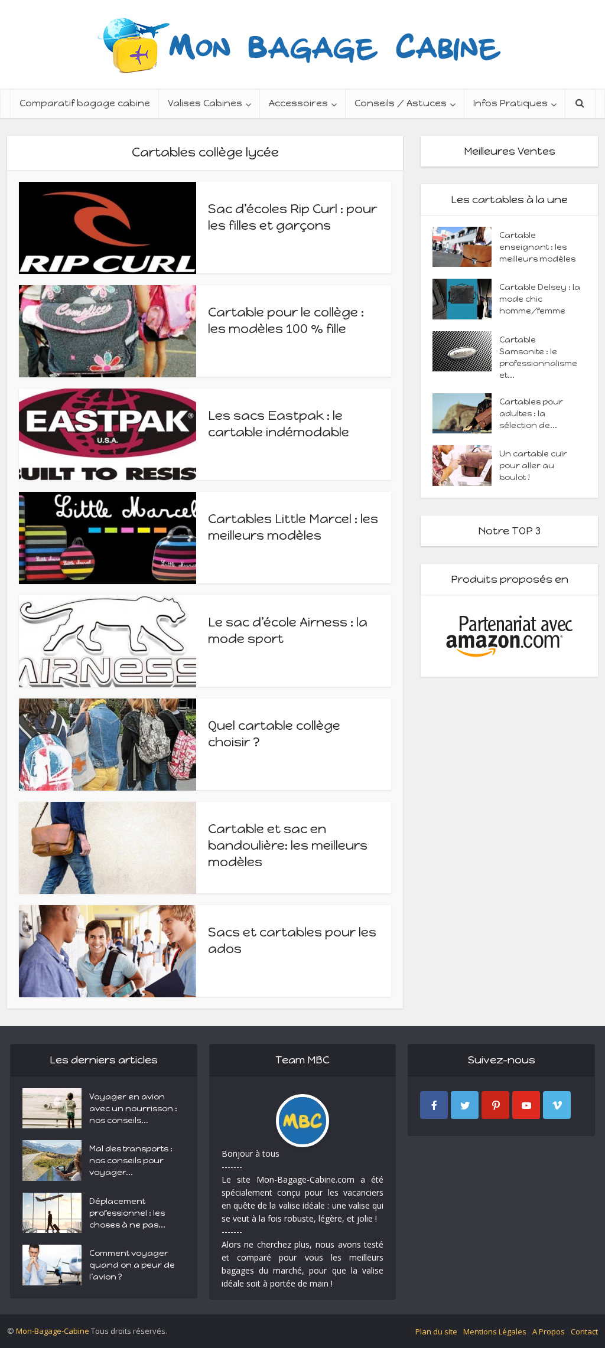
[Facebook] (434, 1105)
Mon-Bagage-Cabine (52, 1331)
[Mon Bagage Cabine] (302, 44)
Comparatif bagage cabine (84, 103)
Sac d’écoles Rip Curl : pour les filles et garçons (292, 217)
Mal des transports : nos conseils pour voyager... (131, 1160)
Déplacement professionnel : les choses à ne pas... (127, 1213)
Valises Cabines (205, 103)
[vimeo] (557, 1105)
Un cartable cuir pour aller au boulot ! (533, 465)
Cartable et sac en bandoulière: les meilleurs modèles (287, 845)
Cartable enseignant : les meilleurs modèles (537, 247)
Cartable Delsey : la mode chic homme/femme (539, 299)
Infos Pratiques (510, 103)
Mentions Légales (494, 1331)
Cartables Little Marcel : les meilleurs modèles (293, 527)
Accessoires (298, 103)
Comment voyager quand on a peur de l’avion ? (132, 1265)
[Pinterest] (495, 1105)
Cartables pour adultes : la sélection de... (531, 413)
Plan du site (436, 1331)
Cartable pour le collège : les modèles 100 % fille (286, 320)
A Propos (548, 1331)
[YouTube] (526, 1105)
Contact (584, 1331)
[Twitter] (465, 1105)
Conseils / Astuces (400, 103)
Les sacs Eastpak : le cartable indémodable (278, 423)
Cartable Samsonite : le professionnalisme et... (538, 357)
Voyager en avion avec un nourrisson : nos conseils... (133, 1108)
